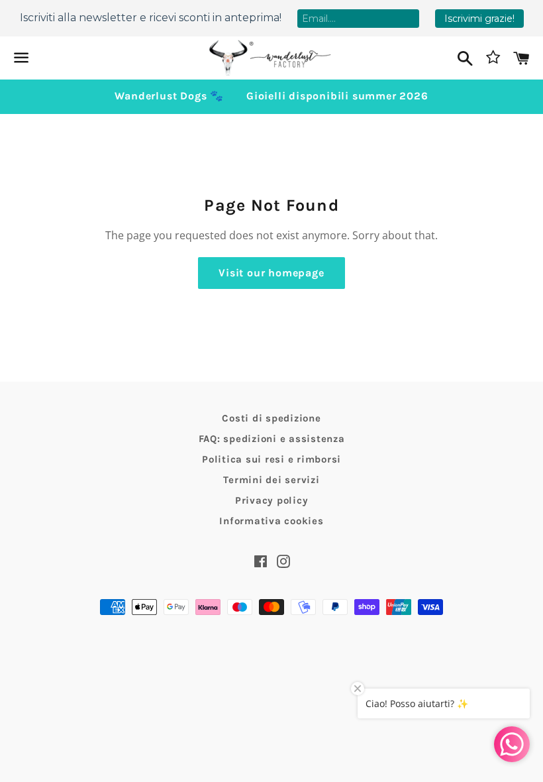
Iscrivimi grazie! (479, 19)
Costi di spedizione (271, 418)
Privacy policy (272, 500)
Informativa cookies (271, 521)
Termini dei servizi (271, 480)
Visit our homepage (271, 272)
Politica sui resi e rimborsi (271, 459)
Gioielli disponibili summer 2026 (337, 95)
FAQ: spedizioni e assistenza (272, 439)
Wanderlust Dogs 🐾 (169, 95)
